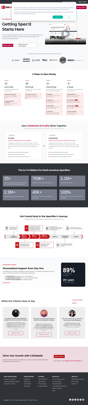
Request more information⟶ (74, 360)
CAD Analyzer (42, 381)
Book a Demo (81, 7)
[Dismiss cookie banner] (73, 5)
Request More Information (23, 45)
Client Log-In (82, 2)
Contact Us (75, 383)
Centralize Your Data (9, 383)
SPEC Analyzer (42, 383)
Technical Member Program (11, 381)
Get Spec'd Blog (56, 381)
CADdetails (27, 379)
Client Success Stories (58, 379)
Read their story (16, 333)
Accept (57, 17)
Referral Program (57, 388)
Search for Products (69, 2)
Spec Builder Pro (43, 379)
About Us (74, 376)
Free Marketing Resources (59, 386)
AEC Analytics (27, 383)
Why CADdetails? (57, 383)
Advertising (27, 386)
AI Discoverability (42, 386)
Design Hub (27, 381)
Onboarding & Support (78, 379)
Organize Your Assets (9, 379)
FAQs (53, 390)
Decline (68, 17)
